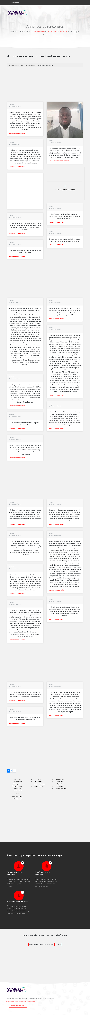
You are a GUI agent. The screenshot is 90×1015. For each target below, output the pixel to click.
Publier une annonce (18, 1005)
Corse (39, 779)
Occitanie (60, 786)
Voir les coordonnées (17, 133)
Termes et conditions (12, 1001)
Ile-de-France (39, 786)
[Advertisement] (45, 84)
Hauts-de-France (39, 784)
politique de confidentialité (27, 1001)
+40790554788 (15, 2)
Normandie (60, 779)
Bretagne (17, 788)
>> (14, 771)
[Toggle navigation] (81, 12)
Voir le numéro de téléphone (59, 161)
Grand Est (38, 781)
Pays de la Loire (60, 788)
